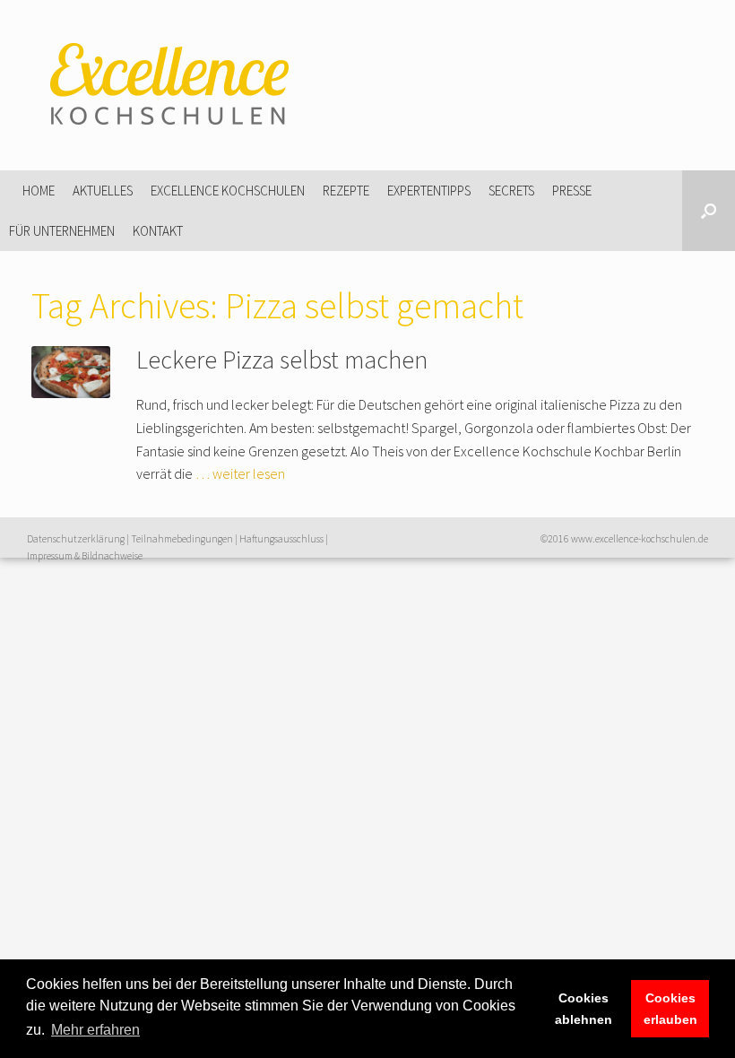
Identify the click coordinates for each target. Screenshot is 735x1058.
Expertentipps (429, 190)
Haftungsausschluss (281, 539)
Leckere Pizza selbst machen (282, 359)
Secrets (511, 190)
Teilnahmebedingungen (182, 539)
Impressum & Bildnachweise (85, 556)
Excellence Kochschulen (228, 190)
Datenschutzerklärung (76, 539)
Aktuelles (103, 190)
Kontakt (158, 230)
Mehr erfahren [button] (95, 1029)
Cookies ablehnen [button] (583, 1009)
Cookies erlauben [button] (670, 1009)
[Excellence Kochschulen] (165, 85)
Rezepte (346, 190)
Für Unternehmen (62, 230)
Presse (572, 190)
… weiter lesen (240, 473)
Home (38, 190)
